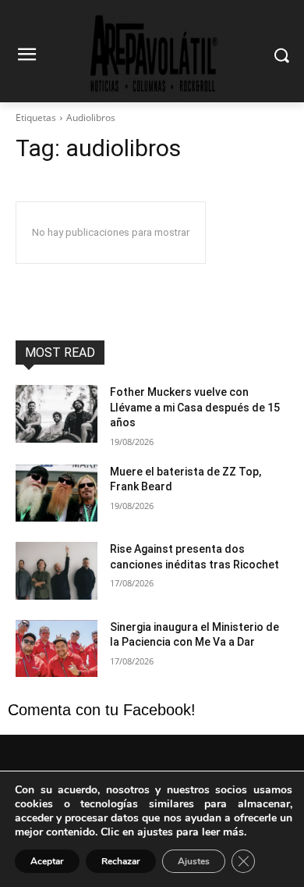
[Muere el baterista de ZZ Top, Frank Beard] (56, 493)
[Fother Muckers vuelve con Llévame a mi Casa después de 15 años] (56, 414)
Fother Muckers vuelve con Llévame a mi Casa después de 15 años (195, 407)
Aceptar (47, 861)
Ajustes (194, 861)
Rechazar (120, 861)
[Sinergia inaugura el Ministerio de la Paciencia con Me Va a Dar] (56, 649)
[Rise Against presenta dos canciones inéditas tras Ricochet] (56, 571)
